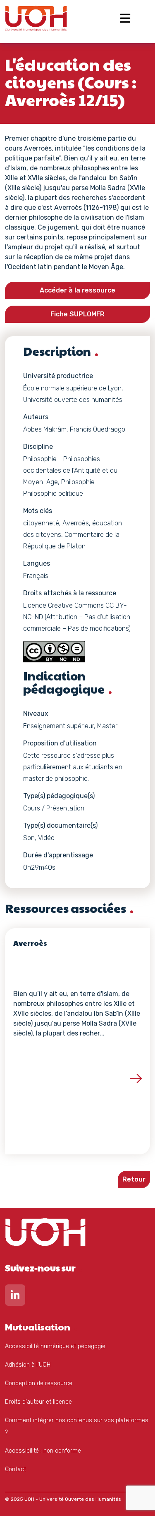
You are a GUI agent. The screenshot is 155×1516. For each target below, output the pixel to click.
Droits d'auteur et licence (38, 1401)
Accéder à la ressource (77, 290)
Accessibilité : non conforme (43, 1450)
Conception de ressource (38, 1383)
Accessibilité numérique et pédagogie (55, 1346)
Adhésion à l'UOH (27, 1364)
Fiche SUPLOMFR (77, 314)
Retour (133, 1179)
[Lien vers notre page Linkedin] (15, 1296)
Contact (15, 1469)
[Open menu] (125, 18)
